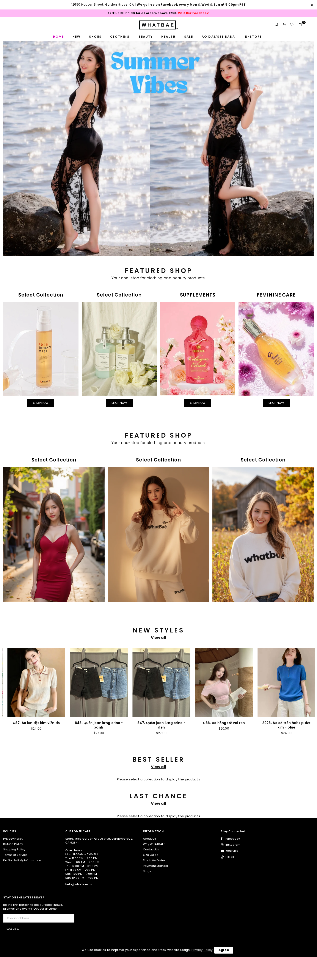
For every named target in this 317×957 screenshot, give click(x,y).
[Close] (218, 387)
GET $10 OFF (158, 558)
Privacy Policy (202, 950)
